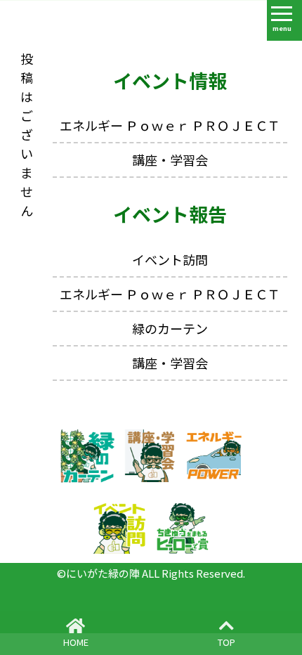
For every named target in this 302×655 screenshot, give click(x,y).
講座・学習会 (170, 159)
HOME (75, 642)
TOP (226, 642)
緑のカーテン (170, 328)
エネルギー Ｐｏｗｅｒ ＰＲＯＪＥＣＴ (170, 125)
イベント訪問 (170, 259)
